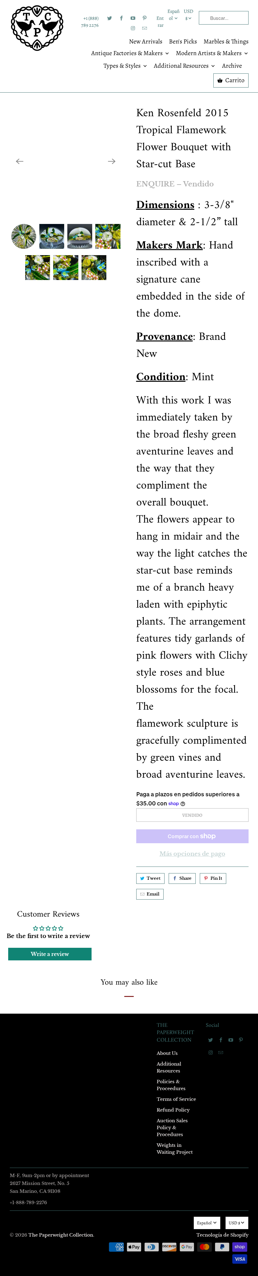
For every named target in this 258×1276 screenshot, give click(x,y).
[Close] (220, 502)
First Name (49, 582)
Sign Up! (129, 760)
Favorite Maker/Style (59, 691)
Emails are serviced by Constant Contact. (90, 742)
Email (44, 546)
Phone (45, 655)
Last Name (49, 618)
